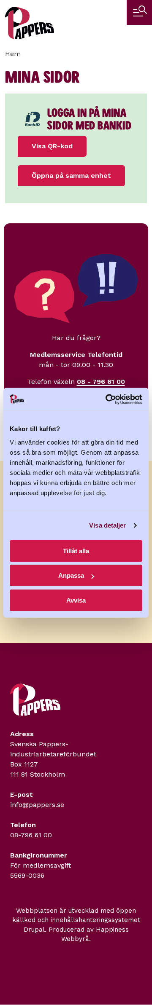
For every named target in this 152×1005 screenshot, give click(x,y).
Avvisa (76, 600)
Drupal (34, 929)
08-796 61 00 (31, 835)
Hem (13, 54)
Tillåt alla (76, 551)
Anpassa (71, 575)
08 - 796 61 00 (101, 382)
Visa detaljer (107, 525)
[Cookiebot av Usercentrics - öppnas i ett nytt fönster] (107, 399)
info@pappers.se (37, 805)
